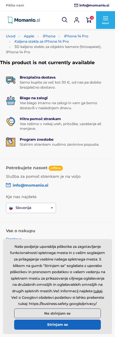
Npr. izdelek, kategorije (42, 30)
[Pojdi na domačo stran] (23, 20)
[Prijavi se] (77, 20)
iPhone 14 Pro (76, 36)
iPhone (49, 36)
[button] (65, 20)
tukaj (97, 291)
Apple (29, 36)
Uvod (10, 36)
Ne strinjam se (57, 313)
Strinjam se (57, 324)
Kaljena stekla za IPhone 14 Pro (41, 41)
